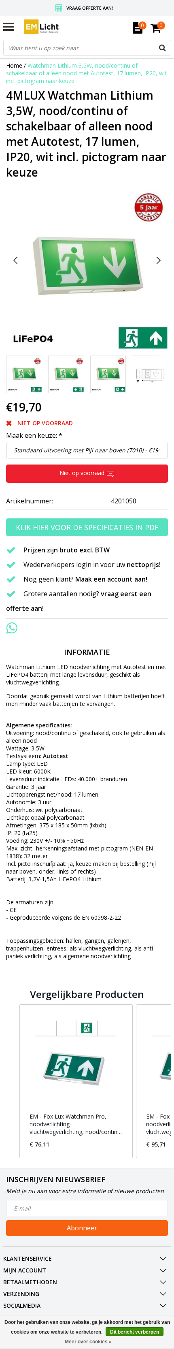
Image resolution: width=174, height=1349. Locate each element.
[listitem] (76, 1081)
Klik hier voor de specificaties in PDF (87, 527)
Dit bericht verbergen (134, 1332)
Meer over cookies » (88, 1342)
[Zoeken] (162, 47)
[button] (11, 1081)
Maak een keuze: (34, 435)
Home (14, 65)
